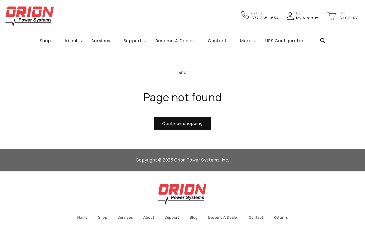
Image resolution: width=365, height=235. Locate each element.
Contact (256, 217)
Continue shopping (182, 123)
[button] (331, 16)
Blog (194, 217)
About (148, 217)
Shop (102, 217)
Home (82, 217)
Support (172, 217)
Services (125, 217)
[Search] (323, 41)
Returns (281, 217)
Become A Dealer (223, 217)
